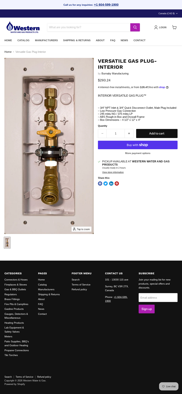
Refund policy (79, 289)
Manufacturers (46, 40)
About (100, 40)
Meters (8, 336)
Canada (167, 13)
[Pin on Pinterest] (117, 183)
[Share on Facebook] (100, 183)
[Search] (135, 27)
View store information (113, 172)
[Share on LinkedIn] (111, 183)
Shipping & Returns (76, 40)
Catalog (23, 40)
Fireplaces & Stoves (15, 284)
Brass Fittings (12, 299)
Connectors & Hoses (16, 279)
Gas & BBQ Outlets (15, 289)
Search (76, 279)
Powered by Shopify (14, 384)
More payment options (137, 153)
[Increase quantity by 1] (129, 133)
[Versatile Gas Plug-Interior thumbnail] (7, 242)
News (124, 40)
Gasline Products (14, 308)
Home (8, 40)
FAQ (112, 40)
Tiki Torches (11, 355)
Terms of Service (81, 284)
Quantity (102, 126)
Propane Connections (16, 350)
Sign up (146, 309)
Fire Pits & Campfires (16, 304)
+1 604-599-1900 (106, 4)
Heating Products (14, 322)
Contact (139, 40)
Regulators (10, 294)
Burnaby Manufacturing (115, 73)
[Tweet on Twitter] (105, 183)
